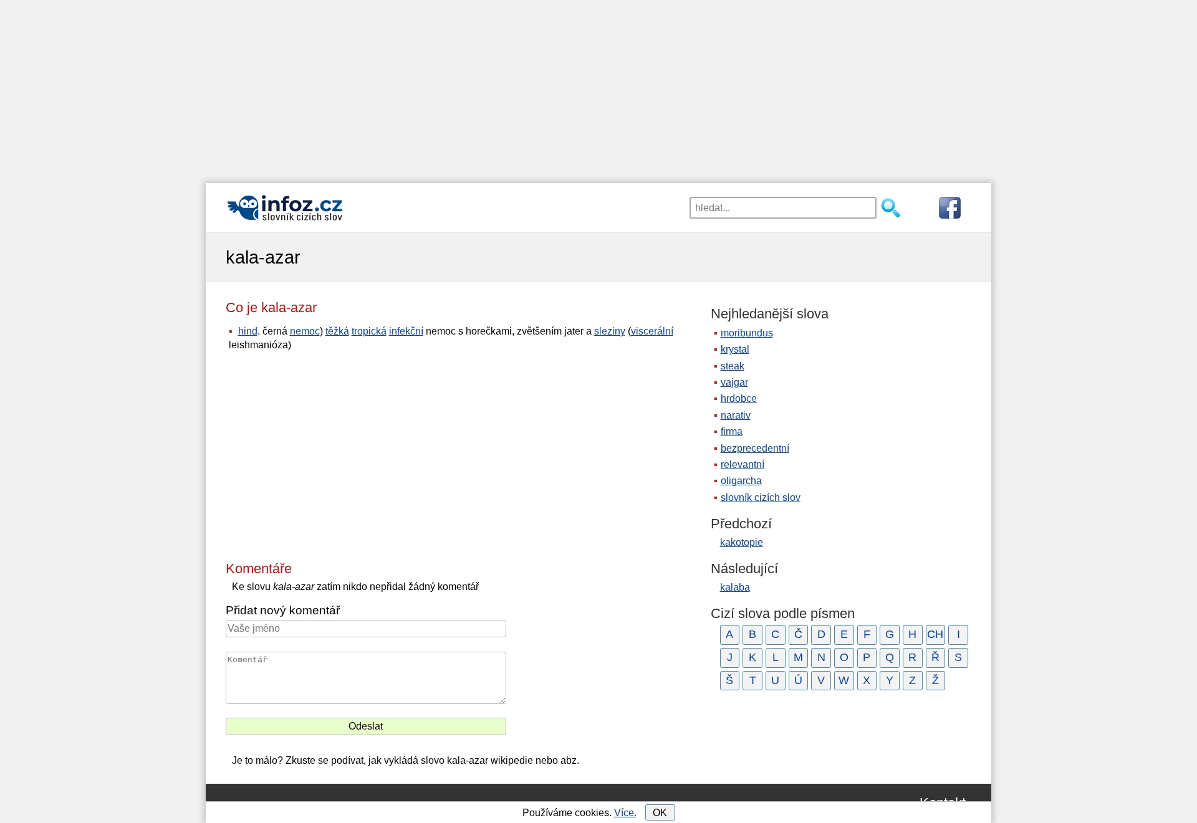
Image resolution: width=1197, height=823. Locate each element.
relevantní (742, 464)
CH (935, 634)
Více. (625, 812)
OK (660, 812)
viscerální (652, 331)
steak (732, 366)
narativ (736, 415)
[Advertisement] (598, 87)
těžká (337, 331)
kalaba (735, 587)
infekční (406, 331)
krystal (735, 349)
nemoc (305, 331)
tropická (369, 331)
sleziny (609, 331)
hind (247, 331)
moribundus (747, 333)
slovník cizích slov (760, 497)
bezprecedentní (755, 448)
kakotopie (741, 542)
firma (732, 431)
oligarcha (741, 480)
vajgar (734, 382)
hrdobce (739, 398)
